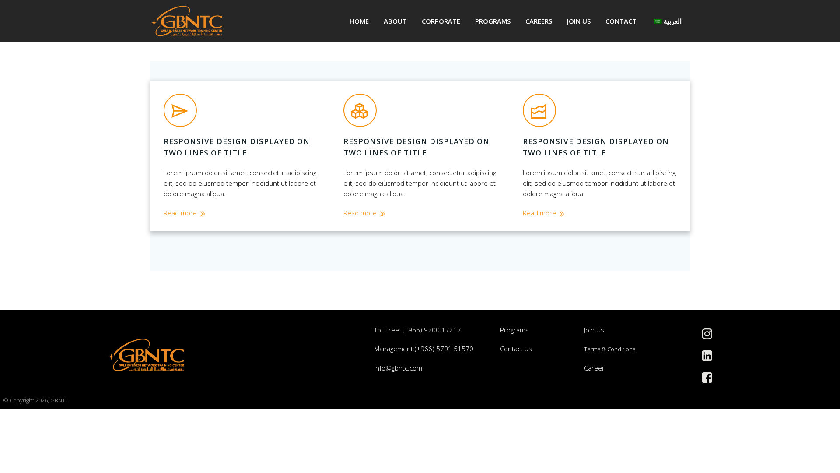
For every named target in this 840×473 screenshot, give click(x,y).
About (395, 21)
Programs (493, 21)
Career (594, 368)
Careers (538, 21)
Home (359, 21)
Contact (621, 21)
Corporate (441, 21)
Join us (579, 21)
